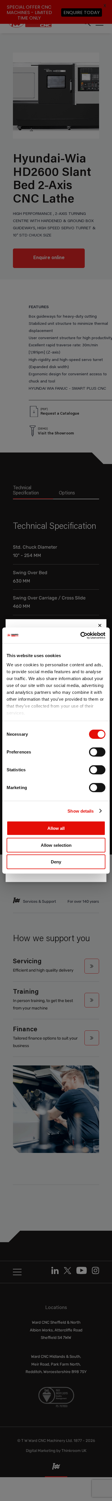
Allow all (56, 828)
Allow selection (56, 844)
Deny (56, 861)
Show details (80, 810)
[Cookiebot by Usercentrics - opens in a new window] (80, 635)
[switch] (97, 752)
